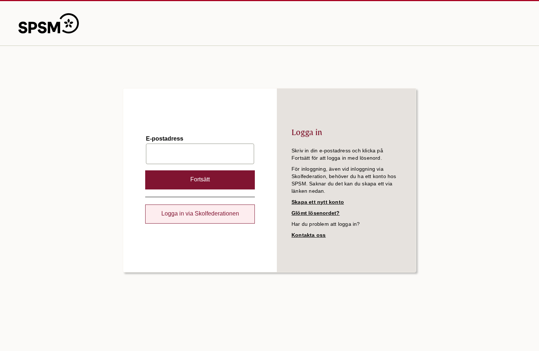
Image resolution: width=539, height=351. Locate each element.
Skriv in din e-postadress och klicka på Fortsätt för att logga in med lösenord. (337, 154)
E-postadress (164, 139)
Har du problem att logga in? (326, 224)
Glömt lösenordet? (316, 213)
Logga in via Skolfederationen (200, 213)
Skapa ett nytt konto (318, 202)
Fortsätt (200, 179)
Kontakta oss (309, 235)
